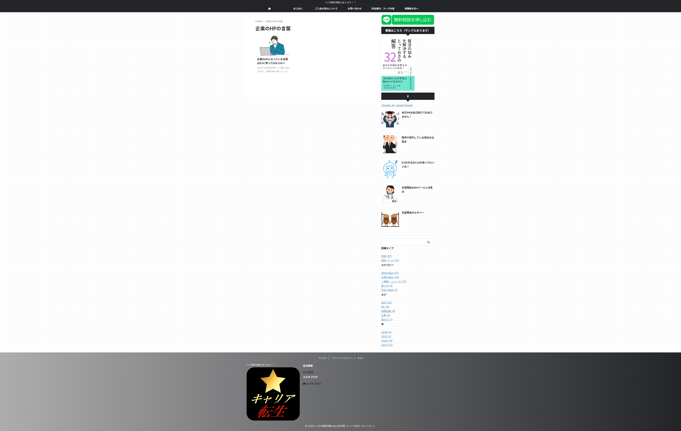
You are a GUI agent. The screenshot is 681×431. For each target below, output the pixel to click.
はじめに (298, 8)
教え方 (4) (387, 285)
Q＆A (360, 358)
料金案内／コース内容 (383, 8)
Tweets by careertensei (397, 105)
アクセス (323, 358)
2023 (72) (387, 344)
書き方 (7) (387, 319)
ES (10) (385, 306)
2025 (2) (386, 336)
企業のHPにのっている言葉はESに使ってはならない (272, 61)
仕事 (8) (385, 315)
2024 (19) (387, 340)
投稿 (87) (386, 256)
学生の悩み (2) (389, 289)
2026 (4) (386, 332)
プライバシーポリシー (342, 358)
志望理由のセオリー (413, 212)
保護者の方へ (411, 8)
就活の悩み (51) (390, 272)
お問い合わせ (355, 8)
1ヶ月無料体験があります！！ (261, 364)
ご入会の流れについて (326, 8)
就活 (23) (386, 302)
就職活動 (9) (388, 311)
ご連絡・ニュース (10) (393, 281)
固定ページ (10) (390, 260)
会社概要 (308, 372)
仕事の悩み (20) (390, 277)
